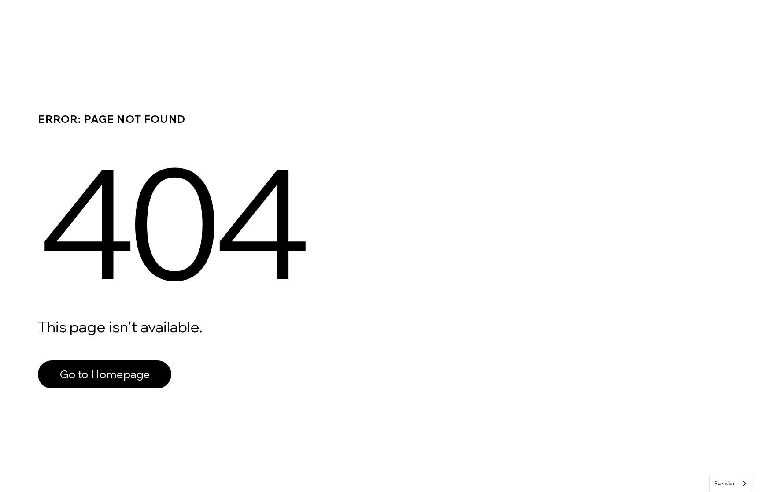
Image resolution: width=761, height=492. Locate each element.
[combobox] (730, 483)
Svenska (724, 483)
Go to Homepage (104, 374)
